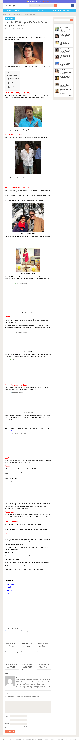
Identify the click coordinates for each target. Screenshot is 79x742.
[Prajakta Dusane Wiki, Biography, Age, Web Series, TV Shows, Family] (57, 73)
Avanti (18, 678)
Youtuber (45, 10)
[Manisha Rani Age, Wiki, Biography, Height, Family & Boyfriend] (57, 92)
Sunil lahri (23, 430)
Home (4, 14)
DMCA (67, 739)
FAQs (9, 87)
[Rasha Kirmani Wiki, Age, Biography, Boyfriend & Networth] (57, 58)
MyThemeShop (28, 739)
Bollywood (18, 10)
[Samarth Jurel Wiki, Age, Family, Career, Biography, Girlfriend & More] (57, 44)
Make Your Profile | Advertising (60, 10)
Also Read (11, 89)
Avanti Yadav (8, 28)
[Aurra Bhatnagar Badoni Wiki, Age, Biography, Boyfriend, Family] (57, 37)
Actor (9, 14)
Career (9, 79)
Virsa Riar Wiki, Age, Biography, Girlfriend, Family (65, 29)
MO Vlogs (9, 586)
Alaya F (8, 593)
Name (7, 716)
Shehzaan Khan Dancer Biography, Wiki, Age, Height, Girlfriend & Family (65, 63)
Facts (9, 83)
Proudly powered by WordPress (9, 739)
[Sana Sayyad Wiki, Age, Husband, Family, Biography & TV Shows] (44, 657)
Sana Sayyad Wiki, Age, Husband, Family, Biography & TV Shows (43, 666)
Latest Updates (11, 86)
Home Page (8, 10)
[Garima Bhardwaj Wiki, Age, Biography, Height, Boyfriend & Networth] (57, 52)
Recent (63, 24)
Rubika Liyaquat (10, 584)
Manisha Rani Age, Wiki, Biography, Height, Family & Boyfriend (66, 91)
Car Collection (10, 82)
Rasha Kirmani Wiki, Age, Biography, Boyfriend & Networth (65, 56)
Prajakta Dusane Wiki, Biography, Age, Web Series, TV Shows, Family (66, 71)
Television (28, 10)
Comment (7, 700)
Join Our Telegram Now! (47, 1)
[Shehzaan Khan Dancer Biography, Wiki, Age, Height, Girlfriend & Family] (57, 65)
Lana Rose (9, 587)
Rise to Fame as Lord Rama (13, 81)
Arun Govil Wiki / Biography (11, 75)
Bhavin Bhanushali (11, 592)
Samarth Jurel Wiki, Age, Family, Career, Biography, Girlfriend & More (65, 42)
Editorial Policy (73, 739)
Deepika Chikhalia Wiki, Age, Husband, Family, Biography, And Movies (65, 77)
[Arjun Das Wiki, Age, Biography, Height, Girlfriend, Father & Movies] (12, 636)
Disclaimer (52, 739)
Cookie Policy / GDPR (60, 739)
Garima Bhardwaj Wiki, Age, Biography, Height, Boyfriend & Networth (65, 50)
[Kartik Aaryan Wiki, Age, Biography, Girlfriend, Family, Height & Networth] (28, 636)
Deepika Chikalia (13, 430)
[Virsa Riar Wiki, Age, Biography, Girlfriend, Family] (57, 31)
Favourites (10, 85)
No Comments (26, 28)
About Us (46, 739)
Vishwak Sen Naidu (11, 589)
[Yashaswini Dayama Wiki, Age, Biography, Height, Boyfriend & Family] (44, 636)
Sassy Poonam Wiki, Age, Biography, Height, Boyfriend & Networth (66, 84)
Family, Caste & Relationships (13, 78)
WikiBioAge (10, 6)
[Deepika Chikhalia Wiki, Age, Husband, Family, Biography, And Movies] (57, 79)
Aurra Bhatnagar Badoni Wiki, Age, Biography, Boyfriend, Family (65, 35)
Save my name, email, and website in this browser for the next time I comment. (26, 726)
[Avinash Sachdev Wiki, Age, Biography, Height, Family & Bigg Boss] (12, 657)
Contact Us (34, 739)
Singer (37, 10)
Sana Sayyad (10, 583)
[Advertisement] (27, 33)
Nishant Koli (9, 590)
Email (6, 720)
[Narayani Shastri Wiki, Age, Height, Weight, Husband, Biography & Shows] (28, 657)
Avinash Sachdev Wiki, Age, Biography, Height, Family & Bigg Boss (11, 666)
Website (7, 723)
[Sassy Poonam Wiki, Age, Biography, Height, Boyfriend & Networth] (57, 86)
